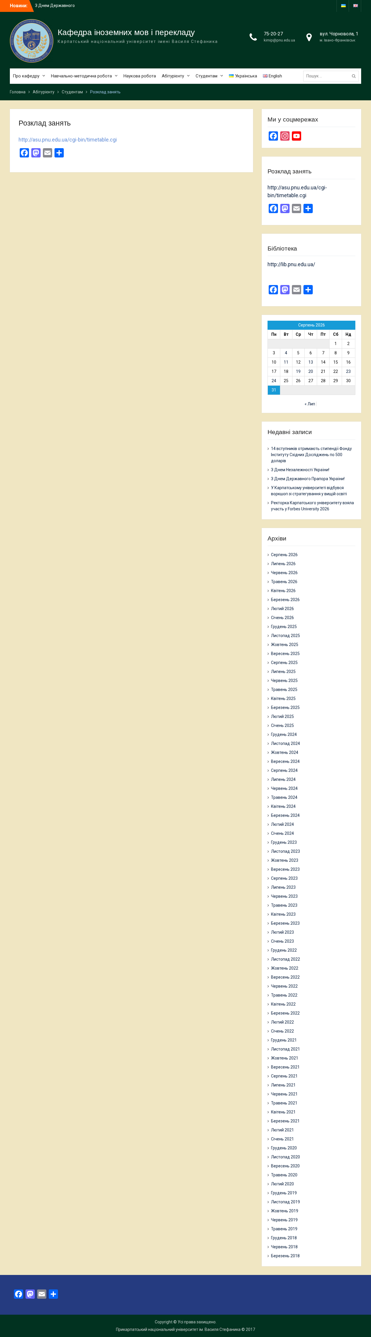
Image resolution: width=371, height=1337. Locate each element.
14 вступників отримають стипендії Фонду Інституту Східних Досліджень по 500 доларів (311, 454)
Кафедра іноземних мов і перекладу (126, 32)
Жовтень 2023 (284, 860)
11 (286, 362)
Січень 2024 (282, 833)
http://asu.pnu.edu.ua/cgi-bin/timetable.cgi (68, 140)
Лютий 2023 (282, 932)
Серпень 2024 (284, 770)
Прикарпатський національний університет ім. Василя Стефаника (178, 1329)
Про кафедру (26, 76)
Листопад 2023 (285, 851)
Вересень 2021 (285, 1067)
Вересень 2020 (285, 1166)
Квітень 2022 (283, 1004)
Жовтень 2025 (284, 644)
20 (310, 371)
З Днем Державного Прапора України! (308, 478)
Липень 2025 (283, 671)
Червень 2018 (284, 1247)
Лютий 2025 (282, 716)
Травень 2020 (284, 1175)
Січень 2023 (282, 941)
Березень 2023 (285, 923)
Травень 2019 (284, 1229)
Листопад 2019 (285, 1202)
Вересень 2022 (285, 977)
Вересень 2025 (285, 653)
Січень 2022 (282, 1031)
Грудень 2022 (284, 950)
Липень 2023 (283, 887)
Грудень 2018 (284, 1238)
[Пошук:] (332, 76)
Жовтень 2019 (284, 1211)
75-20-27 (273, 34)
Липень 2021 (283, 1085)
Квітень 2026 (283, 590)
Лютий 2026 (282, 608)
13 (310, 362)
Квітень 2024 (283, 806)
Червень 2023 (284, 896)
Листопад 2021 (285, 1049)
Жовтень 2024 (284, 752)
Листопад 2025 (285, 635)
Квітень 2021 (283, 1112)
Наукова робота (139, 76)
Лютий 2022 (282, 1022)
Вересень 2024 (285, 761)
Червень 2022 (284, 986)
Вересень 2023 (285, 869)
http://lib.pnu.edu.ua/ (291, 264)
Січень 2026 (282, 617)
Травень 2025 (284, 689)
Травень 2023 (284, 905)
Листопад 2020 (285, 1157)
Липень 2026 (283, 563)
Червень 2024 (284, 788)
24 (274, 380)
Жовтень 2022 (284, 968)
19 (298, 371)
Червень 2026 (284, 572)
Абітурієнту (173, 76)
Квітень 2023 (283, 914)
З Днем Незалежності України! (300, 469)
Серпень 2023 (284, 878)
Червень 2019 (284, 1220)
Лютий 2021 (282, 1130)
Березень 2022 (285, 1013)
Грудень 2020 (284, 1148)
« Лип (310, 404)
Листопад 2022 (285, 959)
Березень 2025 (285, 707)
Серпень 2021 (284, 1076)
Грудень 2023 (284, 842)
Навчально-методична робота (81, 76)
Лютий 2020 (282, 1184)
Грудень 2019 (284, 1193)
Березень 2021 (285, 1121)
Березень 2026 (285, 599)
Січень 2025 (282, 725)
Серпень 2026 (284, 554)
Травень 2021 (284, 1103)
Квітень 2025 (283, 698)
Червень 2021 (284, 1094)
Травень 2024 (284, 797)
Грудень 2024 (284, 734)
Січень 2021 (282, 1139)
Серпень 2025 (284, 662)
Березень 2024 (285, 815)
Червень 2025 (284, 680)
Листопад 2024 (285, 743)
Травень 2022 (284, 995)
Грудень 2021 (284, 1040)
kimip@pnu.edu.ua (279, 40)
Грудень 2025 (284, 626)
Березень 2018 (285, 1255)
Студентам (206, 76)
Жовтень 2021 (284, 1058)
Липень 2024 (283, 779)
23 (348, 371)
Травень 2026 (284, 581)
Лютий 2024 (282, 824)
